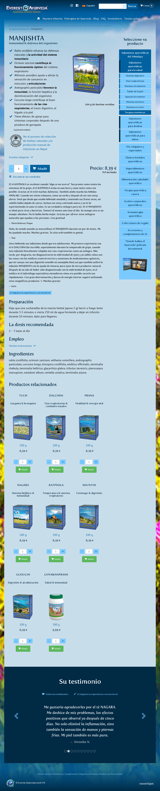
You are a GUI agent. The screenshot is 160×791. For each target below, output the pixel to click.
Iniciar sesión (45, 774)
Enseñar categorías (19, 157)
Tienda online (132, 18)
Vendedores (115, 18)
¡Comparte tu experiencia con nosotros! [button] (30, 292)
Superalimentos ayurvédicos (135, 170)
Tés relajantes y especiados (135, 148)
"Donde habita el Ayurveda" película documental (135, 245)
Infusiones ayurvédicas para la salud (135, 66)
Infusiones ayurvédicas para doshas (135, 122)
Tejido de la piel (135, 91)
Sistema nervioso (135, 102)
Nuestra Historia (52, 18)
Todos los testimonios (57, 694)
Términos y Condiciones (65, 774)
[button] (15, 730)
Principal (39, 18)
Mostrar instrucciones (20, 345)
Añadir (42, 168)
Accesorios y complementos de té (135, 232)
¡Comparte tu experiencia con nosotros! (97, 694)
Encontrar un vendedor (26, 176)
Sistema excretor (135, 107)
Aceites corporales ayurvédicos (135, 203)
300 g (56, 602)
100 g (23, 423)
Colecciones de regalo (135, 223)
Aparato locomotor (135, 96)
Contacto (147, 18)
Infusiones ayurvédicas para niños (135, 135)
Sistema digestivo (135, 75)
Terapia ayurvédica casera (135, 192)
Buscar (132, 6)
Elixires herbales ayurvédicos (135, 159)
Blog (96, 18)
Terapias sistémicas (19, 29)
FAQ (103, 18)
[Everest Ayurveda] (27, 9)
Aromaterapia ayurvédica (135, 214)
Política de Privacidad (111, 774)
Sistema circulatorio (135, 86)
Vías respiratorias (135, 81)
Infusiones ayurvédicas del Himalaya (135, 54)
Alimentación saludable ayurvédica (135, 181)
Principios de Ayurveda (77, 18)
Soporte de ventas (88, 774)
